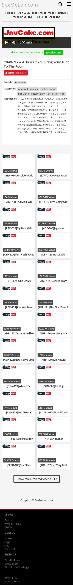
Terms (8, 520)
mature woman (48, 89)
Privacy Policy (12, 524)
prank (55, 93)
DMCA (8, 527)
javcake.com (53, 52)
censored (23, 89)
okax (62, 93)
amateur (21, 82)
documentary (38, 93)
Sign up (8, 538)
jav (48, 93)
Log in (8, 542)
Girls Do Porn (12, 560)
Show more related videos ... (35, 479)
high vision (23, 93)
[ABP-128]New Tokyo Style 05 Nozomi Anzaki (18, 361)
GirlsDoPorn (11, 564)
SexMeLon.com (20, 4)
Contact (9, 549)
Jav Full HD (10, 578)
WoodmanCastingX (16, 567)
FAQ (6, 545)
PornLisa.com (12, 581)
